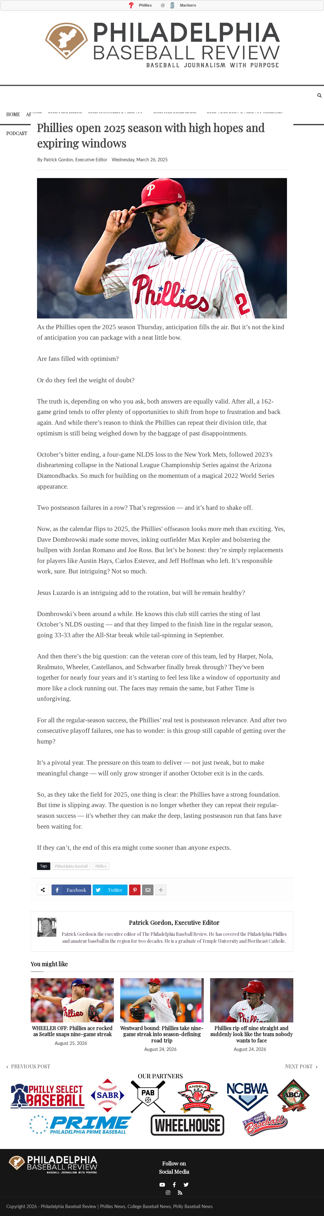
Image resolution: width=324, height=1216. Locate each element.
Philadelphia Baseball (71, 866)
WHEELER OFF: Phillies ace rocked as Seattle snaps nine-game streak (72, 1031)
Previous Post (30, 1066)
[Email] (147, 890)
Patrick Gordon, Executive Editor (174, 922)
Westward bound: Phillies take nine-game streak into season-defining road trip (161, 1034)
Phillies (101, 866)
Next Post (299, 1066)
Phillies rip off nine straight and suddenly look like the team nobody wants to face (251, 1034)
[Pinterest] (134, 890)
